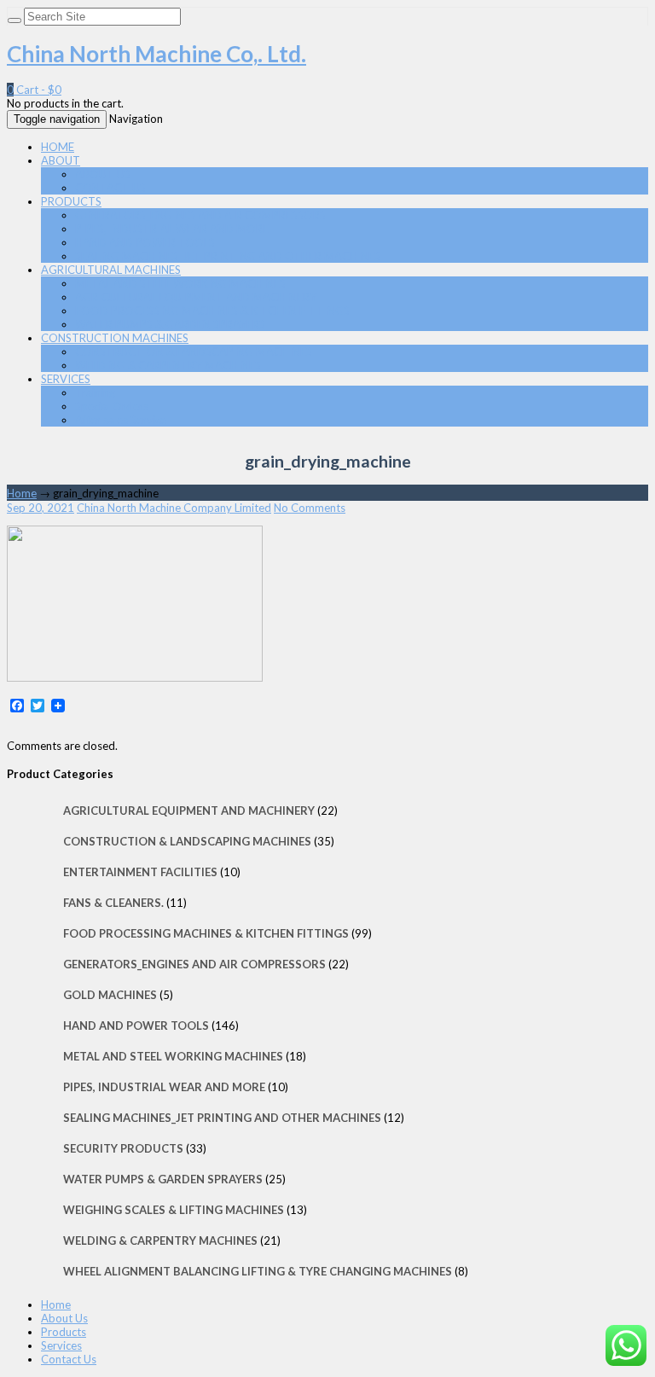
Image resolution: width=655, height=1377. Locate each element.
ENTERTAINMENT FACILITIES (140, 872)
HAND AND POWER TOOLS (145, 242)
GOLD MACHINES (110, 995)
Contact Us (68, 1359)
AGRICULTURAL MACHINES (111, 269)
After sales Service (120, 420)
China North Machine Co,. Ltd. (156, 53)
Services (61, 1345)
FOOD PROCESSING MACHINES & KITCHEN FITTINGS (212, 310)
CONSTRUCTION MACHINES (114, 338)
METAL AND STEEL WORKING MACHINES (180, 283)
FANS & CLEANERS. (113, 902)
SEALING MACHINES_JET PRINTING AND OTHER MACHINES (227, 256)
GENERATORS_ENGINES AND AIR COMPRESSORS (200, 215)
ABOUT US (102, 174)
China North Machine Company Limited (174, 507)
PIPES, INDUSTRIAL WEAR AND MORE (172, 228)
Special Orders (111, 406)
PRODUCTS (71, 201)
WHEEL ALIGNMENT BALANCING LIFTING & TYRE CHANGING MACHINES (257, 1271)
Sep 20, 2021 (40, 507)
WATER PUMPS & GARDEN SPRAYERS (170, 324)
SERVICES (65, 379)
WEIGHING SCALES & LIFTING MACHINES (173, 1210)
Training (95, 392)
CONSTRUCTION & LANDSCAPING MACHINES (193, 351)
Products (63, 1332)
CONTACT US (110, 188)
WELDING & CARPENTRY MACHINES (168, 365)
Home (22, 493)
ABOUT (60, 160)
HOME (57, 147)
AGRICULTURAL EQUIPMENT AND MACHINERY (195, 297)
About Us (64, 1318)
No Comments (309, 507)
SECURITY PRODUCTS (123, 1148)
